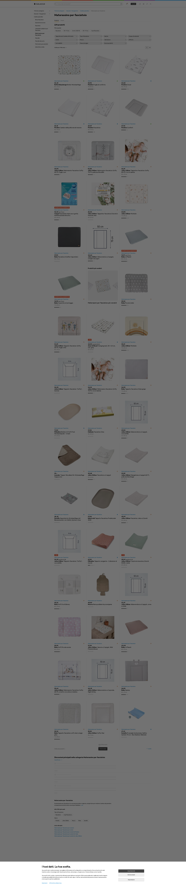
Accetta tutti (131, 871)
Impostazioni (131, 879)
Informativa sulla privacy (55, 883)
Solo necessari (131, 875)
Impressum (44, 883)
